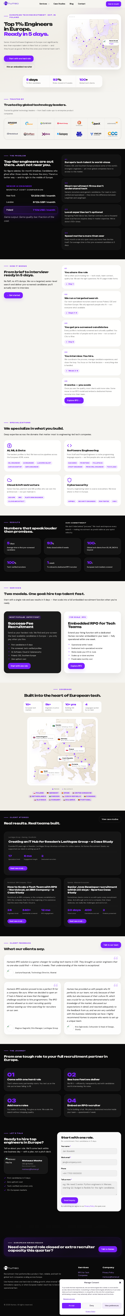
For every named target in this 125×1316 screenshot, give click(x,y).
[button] (120, 1282)
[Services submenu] (49, 3)
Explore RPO (76, 666)
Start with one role (19, 666)
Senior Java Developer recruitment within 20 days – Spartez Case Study (92, 890)
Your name (66, 1146)
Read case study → (17, 868)
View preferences (112, 1305)
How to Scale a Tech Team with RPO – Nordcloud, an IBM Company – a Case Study (32, 890)
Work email (66, 1157)
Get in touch (113, 4)
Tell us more (66, 1180)
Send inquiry (69, 1200)
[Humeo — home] (11, 3)
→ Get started (13, 295)
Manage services (69, 1299)
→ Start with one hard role (19, 58)
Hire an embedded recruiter (19, 67)
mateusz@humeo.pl (30, 1169)
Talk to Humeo (107, 1249)
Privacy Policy (90, 1311)
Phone (63, 1169)
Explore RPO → (74, 400)
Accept (71, 1305)
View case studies (110, 819)
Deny (92, 1305)
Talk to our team (111, 945)
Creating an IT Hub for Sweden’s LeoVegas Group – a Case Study (60, 841)
